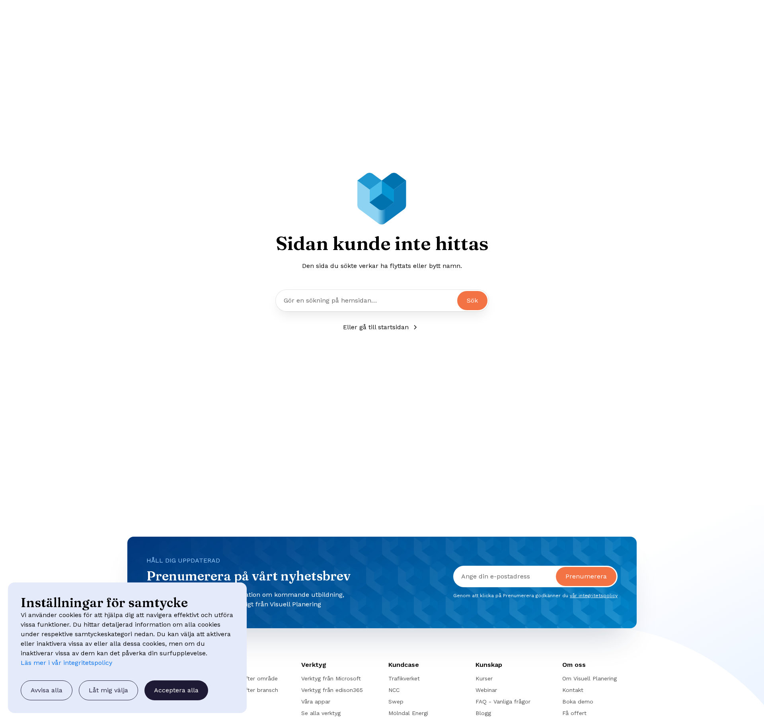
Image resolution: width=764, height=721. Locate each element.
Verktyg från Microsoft (331, 678)
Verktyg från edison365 (332, 690)
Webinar (486, 690)
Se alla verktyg (321, 713)
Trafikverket (404, 678)
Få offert (574, 713)
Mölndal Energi (408, 713)
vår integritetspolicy (594, 595)
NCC (394, 690)
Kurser (484, 678)
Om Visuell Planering (589, 678)
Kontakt (572, 690)
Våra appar (315, 701)
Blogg (483, 713)
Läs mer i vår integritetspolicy (66, 662)
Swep (395, 701)
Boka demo (577, 701)
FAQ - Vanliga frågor (503, 701)
